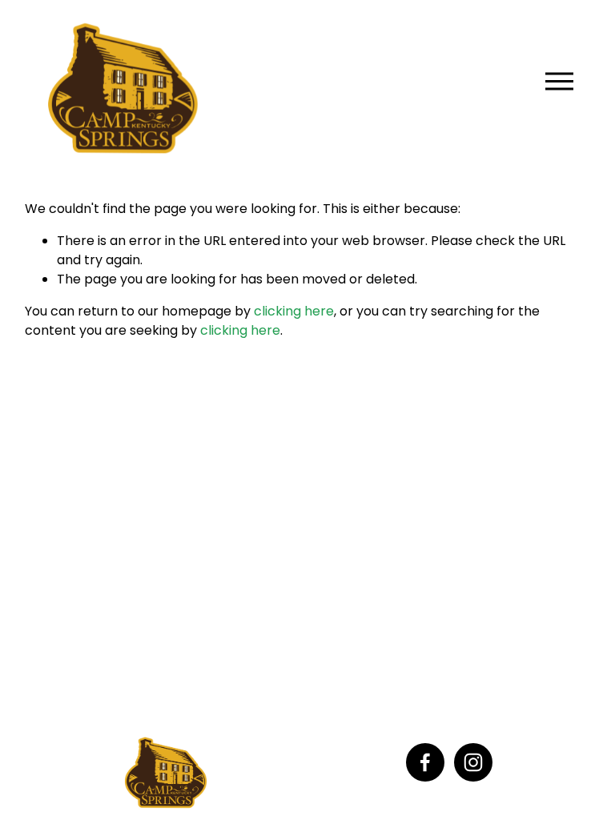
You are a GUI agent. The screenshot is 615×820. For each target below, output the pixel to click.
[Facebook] (425, 762)
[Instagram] (473, 762)
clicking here (294, 311)
